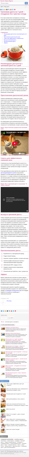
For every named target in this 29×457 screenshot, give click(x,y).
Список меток (4, 436)
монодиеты (16, 321)
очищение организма (7, 439)
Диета (2, 6)
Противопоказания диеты (10, 41)
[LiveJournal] (9, 9)
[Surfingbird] (13, 9)
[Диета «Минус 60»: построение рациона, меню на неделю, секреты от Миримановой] (3, 421)
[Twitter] (3, 9)
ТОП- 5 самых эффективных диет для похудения (15, 384)
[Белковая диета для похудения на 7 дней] (3, 395)
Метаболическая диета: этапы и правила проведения (16, 373)
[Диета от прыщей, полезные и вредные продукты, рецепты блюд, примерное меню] (3, 426)
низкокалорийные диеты (16, 443)
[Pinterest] (15, 9)
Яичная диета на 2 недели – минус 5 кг (15, 346)
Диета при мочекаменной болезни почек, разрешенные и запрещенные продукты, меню (17, 404)
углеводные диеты (5, 443)
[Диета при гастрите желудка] (3, 431)
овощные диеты (8, 446)
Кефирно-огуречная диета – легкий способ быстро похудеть (16, 359)
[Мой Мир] (7, 9)
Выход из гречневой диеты (10, 39)
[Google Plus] (11, 9)
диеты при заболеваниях (9, 447)
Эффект (6, 42)
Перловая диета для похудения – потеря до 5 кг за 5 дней (16, 352)
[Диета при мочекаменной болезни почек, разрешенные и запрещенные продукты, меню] (3, 405)
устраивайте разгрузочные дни (13, 290)
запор (22, 444)
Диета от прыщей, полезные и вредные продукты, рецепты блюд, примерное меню (16, 425)
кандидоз (17, 440)
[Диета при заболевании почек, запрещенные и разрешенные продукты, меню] (3, 390)
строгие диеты (10, 440)
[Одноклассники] (5, 9)
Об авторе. (9, 300)
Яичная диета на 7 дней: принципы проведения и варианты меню (14, 339)
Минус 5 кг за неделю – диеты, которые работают (15, 415)
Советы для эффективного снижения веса (13, 38)
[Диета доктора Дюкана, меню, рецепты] (3, 400)
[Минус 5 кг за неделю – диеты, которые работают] (3, 415)
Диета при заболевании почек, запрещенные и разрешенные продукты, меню (17, 389)
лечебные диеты (18, 439)
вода (6, 444)
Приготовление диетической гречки (12, 36)
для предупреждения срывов (8, 172)
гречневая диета (9, 321)
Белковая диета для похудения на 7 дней (16, 393)
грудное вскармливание (10, 442)
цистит (19, 444)
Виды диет (6, 6)
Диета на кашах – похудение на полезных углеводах (16, 366)
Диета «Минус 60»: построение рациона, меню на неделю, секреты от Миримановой (16, 420)
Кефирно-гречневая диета (12, 327)
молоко (2, 446)
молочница (3, 440)
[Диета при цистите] (3, 410)
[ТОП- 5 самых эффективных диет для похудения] (3, 385)
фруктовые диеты (16, 446)
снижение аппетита (12, 444)
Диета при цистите (10, 409)
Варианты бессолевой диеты (13, 333)
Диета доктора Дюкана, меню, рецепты (15, 398)
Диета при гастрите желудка (12, 429)
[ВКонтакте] (1, 9)
